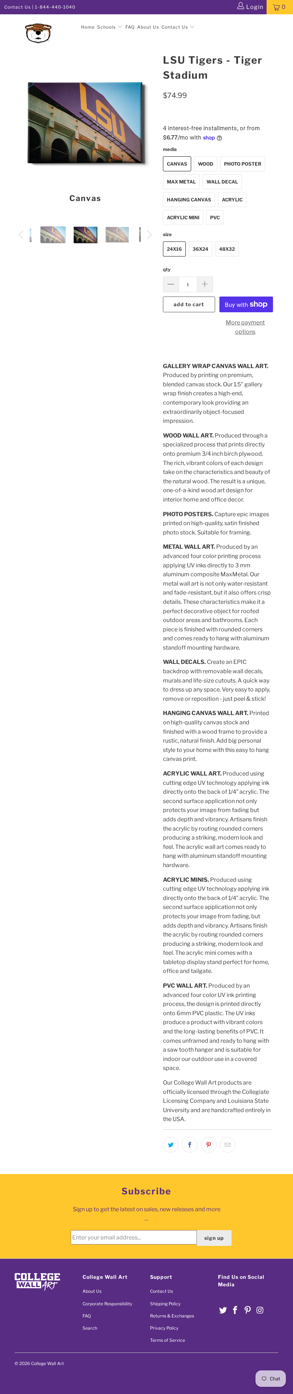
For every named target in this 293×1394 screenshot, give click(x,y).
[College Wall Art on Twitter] (223, 1310)
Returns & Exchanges (172, 1316)
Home (88, 27)
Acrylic (232, 199)
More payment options (245, 327)
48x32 (227, 249)
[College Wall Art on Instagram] (260, 1310)
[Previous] (22, 130)
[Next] (148, 130)
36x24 (200, 249)
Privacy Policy (164, 1328)
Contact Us (175, 27)
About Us (148, 27)
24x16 (174, 249)
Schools (107, 27)
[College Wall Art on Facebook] (235, 1310)
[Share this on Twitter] (171, 1145)
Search (90, 1328)
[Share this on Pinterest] (209, 1145)
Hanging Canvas (189, 199)
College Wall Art (47, 1363)
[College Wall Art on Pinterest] (248, 1310)
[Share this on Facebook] (190, 1145)
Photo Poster (242, 164)
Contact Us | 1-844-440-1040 (39, 7)
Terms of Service (167, 1340)
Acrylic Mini (183, 217)
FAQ (130, 27)
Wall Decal (222, 182)
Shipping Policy (165, 1303)
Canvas (177, 164)
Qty (166, 269)
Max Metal (181, 182)
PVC (215, 217)
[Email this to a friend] (227, 1145)
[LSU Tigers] (40, 21)
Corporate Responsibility (107, 1303)
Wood (205, 164)
